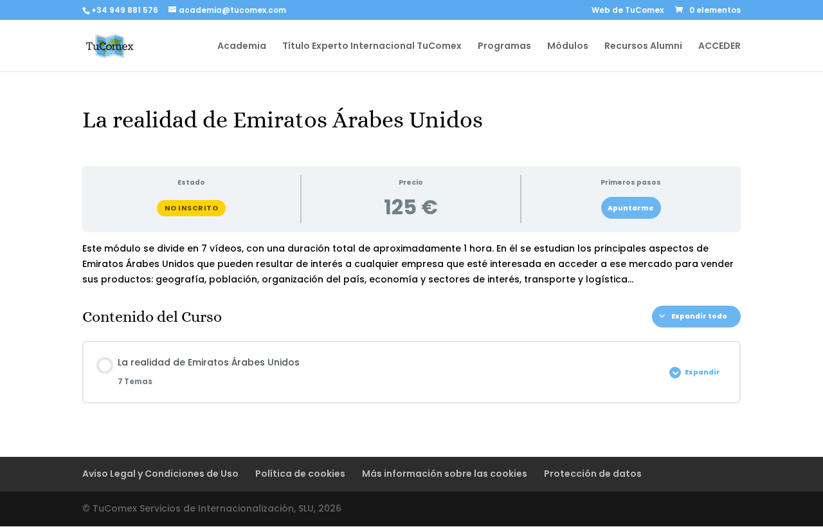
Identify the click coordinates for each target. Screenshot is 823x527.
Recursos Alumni (643, 46)
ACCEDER (719, 46)
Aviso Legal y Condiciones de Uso (160, 473)
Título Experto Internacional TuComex (372, 46)
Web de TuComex (628, 10)
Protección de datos (593, 473)
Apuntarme (631, 208)
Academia (241, 46)
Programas (504, 46)
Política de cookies (300, 473)
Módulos (567, 46)
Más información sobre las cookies (444, 473)
